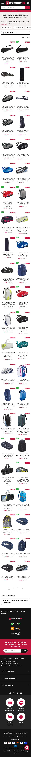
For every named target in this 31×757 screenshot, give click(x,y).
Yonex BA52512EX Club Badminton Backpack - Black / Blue (8, 430)
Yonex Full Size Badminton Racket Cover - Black (8, 84)
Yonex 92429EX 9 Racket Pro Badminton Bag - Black (23, 329)
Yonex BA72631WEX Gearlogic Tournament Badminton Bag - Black (8, 480)
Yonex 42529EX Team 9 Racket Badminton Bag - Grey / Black (8, 156)
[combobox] (15, 7)
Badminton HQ (15, 732)
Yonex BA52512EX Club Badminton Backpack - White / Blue (8, 329)
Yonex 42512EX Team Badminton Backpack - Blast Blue (23, 405)
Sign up (24, 650)
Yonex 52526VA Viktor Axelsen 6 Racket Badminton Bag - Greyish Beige (23, 229)
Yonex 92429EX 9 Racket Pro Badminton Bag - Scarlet (23, 304)
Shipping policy (15, 739)
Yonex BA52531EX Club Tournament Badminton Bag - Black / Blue (8, 506)
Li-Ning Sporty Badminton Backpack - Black (23, 455)
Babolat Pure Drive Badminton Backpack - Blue (23, 279)
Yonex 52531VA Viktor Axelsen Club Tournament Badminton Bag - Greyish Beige (8, 355)
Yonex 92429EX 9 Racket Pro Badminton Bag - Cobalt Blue (23, 255)
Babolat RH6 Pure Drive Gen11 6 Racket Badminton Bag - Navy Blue (8, 405)
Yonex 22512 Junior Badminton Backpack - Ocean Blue (23, 506)
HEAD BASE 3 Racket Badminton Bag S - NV (8, 554)
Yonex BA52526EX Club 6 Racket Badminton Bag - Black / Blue (23, 578)
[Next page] (22, 588)
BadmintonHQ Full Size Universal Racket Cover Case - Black (8, 59)
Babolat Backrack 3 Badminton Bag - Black (23, 132)
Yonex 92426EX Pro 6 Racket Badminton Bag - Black (22, 156)
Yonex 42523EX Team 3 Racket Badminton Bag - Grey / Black (8, 108)
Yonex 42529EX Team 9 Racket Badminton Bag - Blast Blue (8, 180)
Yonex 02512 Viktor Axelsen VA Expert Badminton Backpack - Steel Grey (23, 430)
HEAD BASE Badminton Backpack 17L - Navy (23, 554)
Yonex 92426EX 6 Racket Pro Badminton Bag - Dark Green (23, 354)
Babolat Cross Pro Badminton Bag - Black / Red (8, 229)
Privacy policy (14, 736)
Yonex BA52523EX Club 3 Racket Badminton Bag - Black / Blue (23, 180)
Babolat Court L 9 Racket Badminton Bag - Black (8, 455)
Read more (4, 24)
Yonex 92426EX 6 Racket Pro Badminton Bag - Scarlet (8, 204)
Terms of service (23, 736)
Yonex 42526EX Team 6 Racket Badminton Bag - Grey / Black (8, 132)
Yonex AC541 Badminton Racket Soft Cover (23, 84)
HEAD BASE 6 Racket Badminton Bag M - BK (8, 577)
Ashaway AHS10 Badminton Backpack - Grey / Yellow (8, 531)
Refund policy (6, 736)
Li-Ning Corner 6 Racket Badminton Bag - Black (8, 279)
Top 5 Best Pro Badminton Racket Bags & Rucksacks (15, 601)
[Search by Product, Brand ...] (27, 7)
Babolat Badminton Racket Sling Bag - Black (8, 254)
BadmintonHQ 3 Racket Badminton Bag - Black (23, 58)
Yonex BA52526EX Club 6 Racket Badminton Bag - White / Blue (8, 381)
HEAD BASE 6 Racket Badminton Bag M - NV (23, 530)
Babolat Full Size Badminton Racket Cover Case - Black (23, 108)
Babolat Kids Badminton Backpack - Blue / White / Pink (23, 381)
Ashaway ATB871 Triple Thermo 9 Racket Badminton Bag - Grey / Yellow (23, 479)
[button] (2, 3)
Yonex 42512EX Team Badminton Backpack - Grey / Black (23, 204)
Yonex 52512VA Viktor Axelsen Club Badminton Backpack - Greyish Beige (8, 304)
